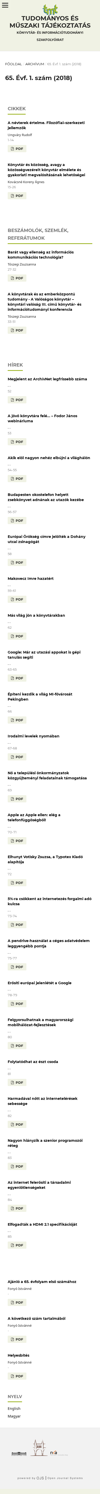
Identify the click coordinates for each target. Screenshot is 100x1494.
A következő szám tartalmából (36, 1318)
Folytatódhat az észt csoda (33, 1061)
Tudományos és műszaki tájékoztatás (50, 28)
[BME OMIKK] (40, 1454)
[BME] (20, 1454)
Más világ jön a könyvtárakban (36, 615)
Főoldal (13, 64)
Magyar (14, 1416)
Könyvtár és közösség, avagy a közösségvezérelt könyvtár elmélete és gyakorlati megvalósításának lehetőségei (46, 169)
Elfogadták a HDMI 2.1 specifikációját (42, 1224)
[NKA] (60, 1454)
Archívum (34, 64)
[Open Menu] (5, 5)
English (14, 1408)
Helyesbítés (18, 1355)
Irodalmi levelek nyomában (33, 736)
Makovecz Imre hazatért (31, 578)
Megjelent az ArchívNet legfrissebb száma (47, 379)
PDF (19, 149)
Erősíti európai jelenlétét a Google (40, 983)
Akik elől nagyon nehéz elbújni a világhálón (49, 458)
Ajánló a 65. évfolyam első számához (42, 1281)
